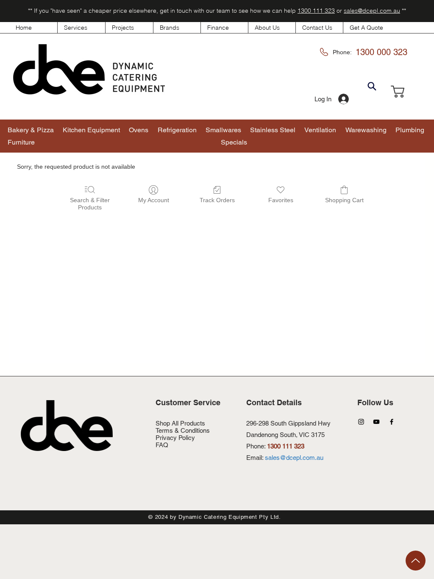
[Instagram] (361, 422)
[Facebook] (391, 422)
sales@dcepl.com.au (372, 10)
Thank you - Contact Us (189, 459)
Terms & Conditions (183, 430)
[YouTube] (376, 422)
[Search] (372, 86)
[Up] (416, 561)
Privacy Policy (175, 437)
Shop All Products (180, 423)
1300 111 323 (316, 10)
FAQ (162, 444)
